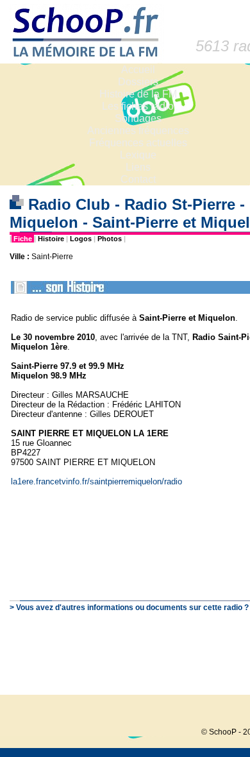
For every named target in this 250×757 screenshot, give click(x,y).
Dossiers (138, 81)
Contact (138, 179)
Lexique (138, 154)
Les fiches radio (138, 106)
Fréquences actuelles (138, 142)
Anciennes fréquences (138, 130)
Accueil (138, 69)
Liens (138, 167)
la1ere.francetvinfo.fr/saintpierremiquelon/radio (96, 481)
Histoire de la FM (138, 94)
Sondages (138, 118)
